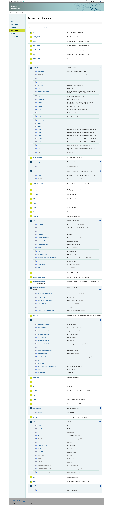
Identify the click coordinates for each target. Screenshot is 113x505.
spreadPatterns (41, 264)
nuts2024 (40, 141)
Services (13, 33)
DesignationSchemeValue (44, 330)
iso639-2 (40, 102)
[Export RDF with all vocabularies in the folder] (100, 68)
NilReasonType (41, 120)
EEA (17, 1)
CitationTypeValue (42, 327)
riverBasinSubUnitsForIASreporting (47, 257)
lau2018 (35, 390)
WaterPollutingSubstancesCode (46, 310)
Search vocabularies (35, 27)
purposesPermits (42, 251)
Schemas (13, 27)
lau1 (34, 382)
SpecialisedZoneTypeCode (44, 360)
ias (34, 220)
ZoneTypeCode (41, 372)
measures (40, 234)
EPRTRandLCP (38, 184)
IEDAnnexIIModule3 (39, 281)
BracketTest (40, 429)
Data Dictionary (23, 12)
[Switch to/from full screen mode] (94, 1)
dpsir (39, 88)
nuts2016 (40, 135)
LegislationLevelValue (43, 340)
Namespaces (14, 36)
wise (34, 481)
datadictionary (37, 157)
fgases (35, 203)
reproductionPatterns (43, 254)
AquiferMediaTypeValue (44, 324)
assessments (41, 71)
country (39, 490)
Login (89, 1)
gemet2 (35, 207)
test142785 (40, 452)
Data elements (14, 24)
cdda (34, 63)
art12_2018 (36, 41)
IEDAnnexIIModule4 (39, 287)
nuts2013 (40, 132)
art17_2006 (36, 45)
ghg (34, 211)
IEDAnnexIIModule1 (39, 277)
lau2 (34, 386)
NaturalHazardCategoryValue (45, 350)
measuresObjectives (43, 244)
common (36, 67)
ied (34, 273)
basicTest (40, 425)
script (39, 148)
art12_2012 (36, 37)
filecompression (42, 99)
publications (37, 408)
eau (38, 435)
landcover (36, 377)
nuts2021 (40, 138)
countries (40, 78)
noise (34, 404)
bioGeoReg (40, 224)
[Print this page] (92, 1)
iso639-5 (40, 109)
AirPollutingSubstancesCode (45, 293)
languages (40, 112)
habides (35, 216)
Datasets (13, 18)
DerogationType (42, 297)
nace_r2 (40, 116)
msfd (34, 399)
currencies (40, 85)
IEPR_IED (36, 315)
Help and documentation (17, 15)
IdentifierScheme (42, 337)
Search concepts (47, 27)
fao (34, 198)
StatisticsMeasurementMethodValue (47, 366)
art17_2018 (36, 54)
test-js (39, 448)
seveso (35, 417)
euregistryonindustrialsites (41, 190)
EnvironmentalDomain (43, 334)
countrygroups (41, 82)
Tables (12, 21)
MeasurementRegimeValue (44, 343)
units (39, 267)
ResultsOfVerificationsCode (45, 300)
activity (39, 175)
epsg (39, 96)
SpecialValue (41, 363)
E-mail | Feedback (15, 500)
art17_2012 (36, 50)
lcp (34, 395)
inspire (35, 320)
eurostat (35, 194)
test (34, 421)
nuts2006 (40, 126)
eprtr (34, 171)
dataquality (36, 162)
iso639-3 (40, 106)
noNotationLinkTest (42, 445)
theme (39, 369)
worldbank (36, 486)
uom (34, 477)
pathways (40, 247)
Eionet (17, 12)
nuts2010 (40, 129)
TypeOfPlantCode (42, 303)
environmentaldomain (43, 91)
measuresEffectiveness (43, 237)
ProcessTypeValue (42, 353)
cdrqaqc (40, 228)
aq (34, 32)
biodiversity (36, 58)
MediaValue (40, 347)
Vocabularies (14, 30)
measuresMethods (42, 241)
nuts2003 (40, 123)
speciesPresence (42, 261)
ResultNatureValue (42, 356)
